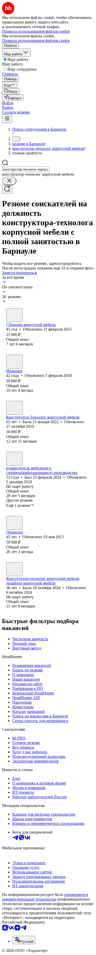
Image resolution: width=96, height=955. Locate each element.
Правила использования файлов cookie (36, 40)
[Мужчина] (14, 315)
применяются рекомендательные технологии (45, 896)
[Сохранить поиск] (7, 189)
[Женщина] (14, 408)
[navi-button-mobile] (7, 119)
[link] (10, 91)
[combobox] (25, 169)
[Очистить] (9, 181)
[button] (7, 103)
